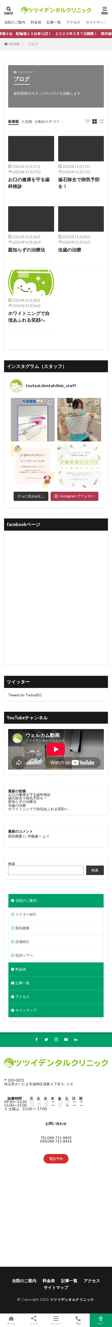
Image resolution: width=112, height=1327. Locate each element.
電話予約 (56, 1158)
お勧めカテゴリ (47, 121)
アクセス (73, 22)
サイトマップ (96, 22)
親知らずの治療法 (26, 249)
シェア (34, 1323)
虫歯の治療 (69, 249)
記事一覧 (54, 22)
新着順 (13, 121)
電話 (78, 1323)
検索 (11, 864)
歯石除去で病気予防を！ (79, 183)
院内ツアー (24, 955)
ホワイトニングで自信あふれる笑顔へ (29, 317)
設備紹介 (22, 941)
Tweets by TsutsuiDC (25, 695)
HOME (14, 44)
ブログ (33, 44)
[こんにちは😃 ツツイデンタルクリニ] (79, 466)
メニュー (56, 1323)
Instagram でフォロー (77, 496)
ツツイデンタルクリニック (72, 1299)
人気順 (26, 121)
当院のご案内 (14, 22)
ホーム (11, 1323)
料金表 (36, 22)
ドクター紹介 (26, 914)
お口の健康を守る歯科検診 (29, 183)
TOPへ (101, 1323)
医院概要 (15, 836)
